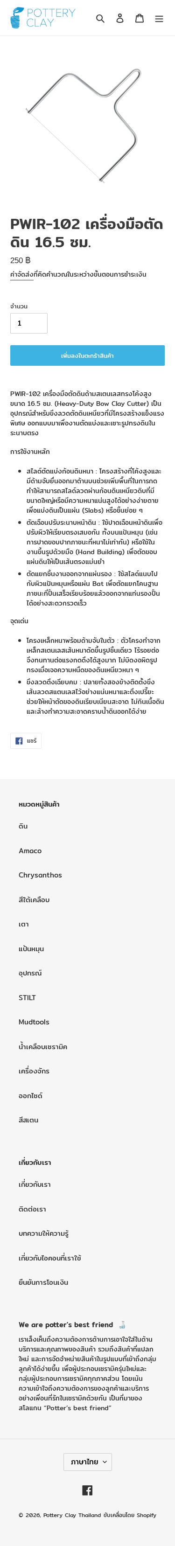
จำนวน (19, 306)
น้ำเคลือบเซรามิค (43, 1046)
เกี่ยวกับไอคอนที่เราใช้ (50, 1258)
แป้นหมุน (31, 948)
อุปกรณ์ (30, 973)
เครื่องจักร (34, 1070)
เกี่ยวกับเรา (35, 1184)
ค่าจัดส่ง (22, 274)
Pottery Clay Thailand (72, 1515)
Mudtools (34, 1022)
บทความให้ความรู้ (44, 1233)
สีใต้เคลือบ (34, 899)
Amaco (30, 850)
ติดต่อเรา (32, 1209)
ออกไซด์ (30, 1095)
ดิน (23, 826)
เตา (24, 924)
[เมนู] (159, 18)
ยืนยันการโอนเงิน (43, 1282)
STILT (27, 997)
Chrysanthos (40, 875)
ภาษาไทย (84, 1462)
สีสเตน (28, 1119)
